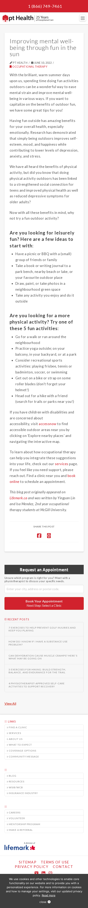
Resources (16, 781)
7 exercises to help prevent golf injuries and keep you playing (42, 629)
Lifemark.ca (18, 498)
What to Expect (20, 744)
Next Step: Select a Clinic (44, 603)
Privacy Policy (32, 866)
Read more (48, 895)
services (61, 464)
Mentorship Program (24, 824)
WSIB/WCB (16, 787)
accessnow (47, 424)
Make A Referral (21, 829)
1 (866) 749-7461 (45, 6)
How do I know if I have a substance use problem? (38, 643)
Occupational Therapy (29, 66)
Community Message (24, 756)
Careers (14, 812)
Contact (63, 866)
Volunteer (17, 818)
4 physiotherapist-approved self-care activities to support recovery (37, 685)
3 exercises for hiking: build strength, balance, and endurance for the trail (37, 671)
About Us (16, 738)
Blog (12, 775)
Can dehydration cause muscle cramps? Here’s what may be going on (43, 657)
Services (15, 733)
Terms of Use (55, 862)
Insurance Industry (23, 793)
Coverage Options (22, 750)
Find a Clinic (18, 727)
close (42, 902)
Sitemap (28, 862)
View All (10, 703)
